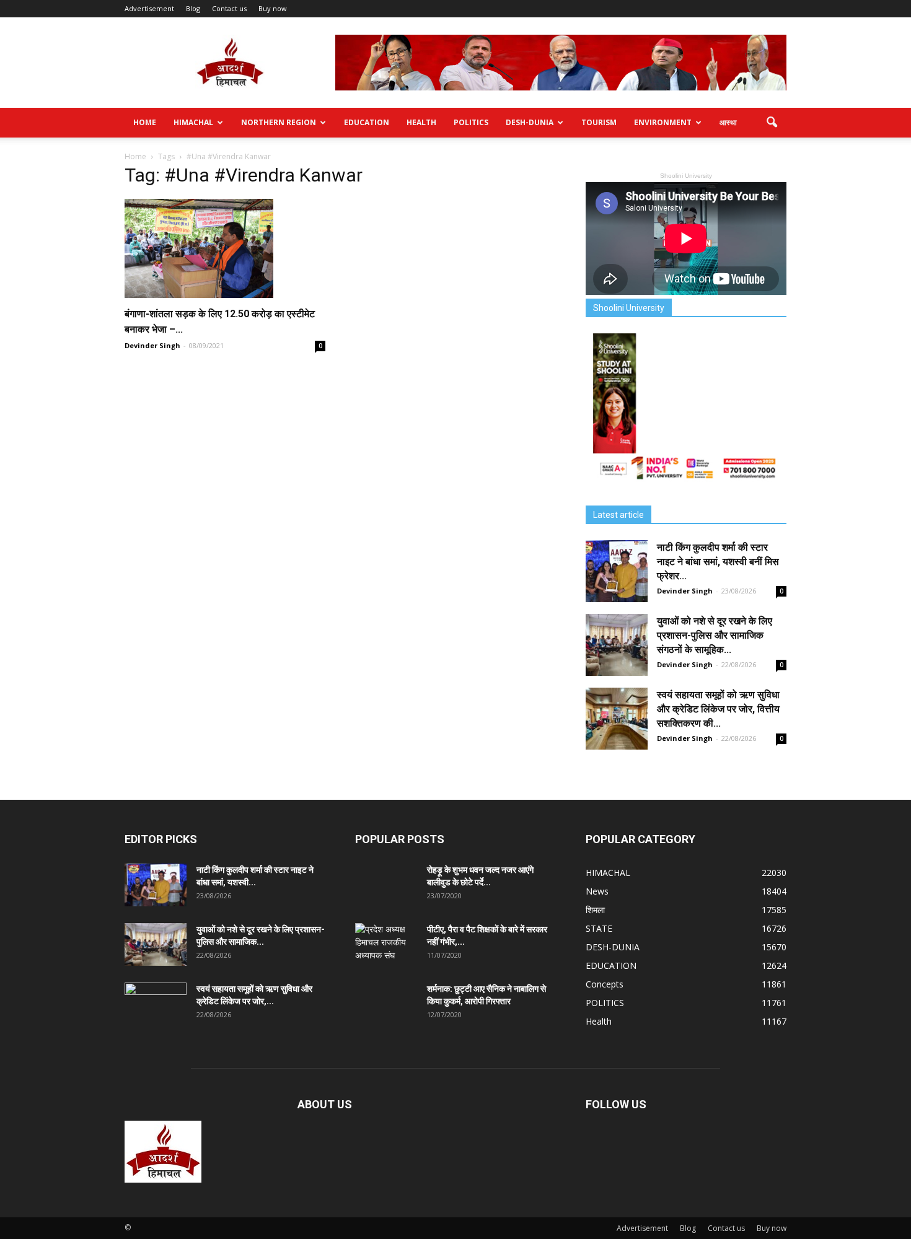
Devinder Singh (152, 345)
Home (144, 122)
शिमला (595, 910)
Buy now (272, 8)
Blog (193, 8)
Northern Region (278, 122)
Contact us (229, 8)
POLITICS (471, 122)
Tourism (599, 122)
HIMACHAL (193, 122)
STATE (599, 928)
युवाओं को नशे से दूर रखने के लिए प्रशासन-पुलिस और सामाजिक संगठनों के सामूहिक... (714, 635)
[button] (771, 123)
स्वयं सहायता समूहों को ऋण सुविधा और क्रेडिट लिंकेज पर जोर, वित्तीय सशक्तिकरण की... (718, 709)
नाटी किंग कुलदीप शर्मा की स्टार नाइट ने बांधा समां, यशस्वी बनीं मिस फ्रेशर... (718, 561)
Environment (663, 122)
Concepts (604, 984)
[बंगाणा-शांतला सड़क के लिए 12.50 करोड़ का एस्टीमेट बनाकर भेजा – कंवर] (225, 248)
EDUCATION (366, 122)
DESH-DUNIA (529, 122)
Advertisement (149, 8)
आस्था (728, 122)
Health (421, 122)
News (597, 891)
